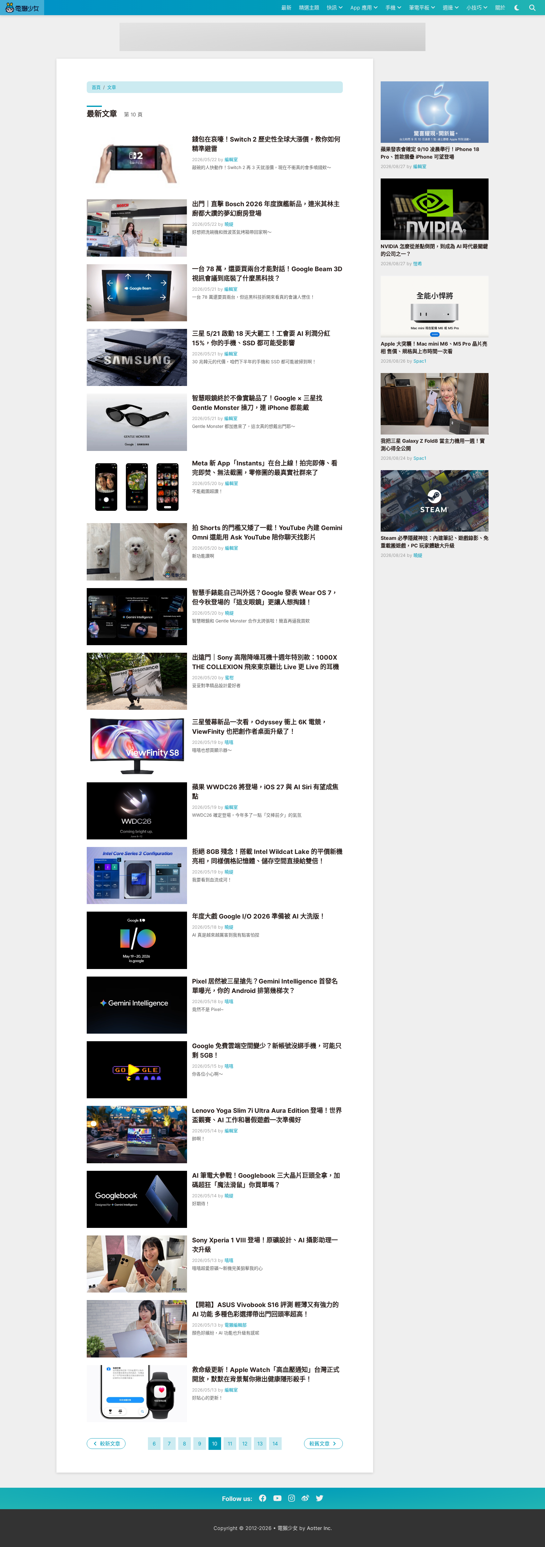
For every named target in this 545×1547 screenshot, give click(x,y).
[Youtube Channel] (277, 1498)
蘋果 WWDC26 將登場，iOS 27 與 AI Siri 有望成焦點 (265, 791)
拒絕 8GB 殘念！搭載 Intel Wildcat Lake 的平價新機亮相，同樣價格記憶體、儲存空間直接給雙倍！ (267, 856)
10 (214, 1443)
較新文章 (109, 1443)
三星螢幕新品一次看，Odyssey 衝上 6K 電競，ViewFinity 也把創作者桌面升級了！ (259, 726)
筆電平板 (420, 7)
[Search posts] (532, 7)
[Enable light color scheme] (516, 7)
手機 (391, 7)
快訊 (332, 7)
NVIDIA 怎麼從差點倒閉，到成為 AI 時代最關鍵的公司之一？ (434, 250)
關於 (500, 7)
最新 (286, 7)
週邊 (448, 7)
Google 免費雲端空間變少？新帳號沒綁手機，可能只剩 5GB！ (267, 1050)
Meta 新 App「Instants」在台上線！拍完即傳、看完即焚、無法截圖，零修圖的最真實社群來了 (264, 467)
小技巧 (474, 7)
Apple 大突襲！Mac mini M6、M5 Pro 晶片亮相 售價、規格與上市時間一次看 (434, 347)
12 (245, 1443)
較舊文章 (320, 1443)
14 (275, 1443)
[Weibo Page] (305, 1498)
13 (260, 1443)
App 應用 (361, 7)
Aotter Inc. (319, 1528)
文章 (111, 87)
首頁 (96, 87)
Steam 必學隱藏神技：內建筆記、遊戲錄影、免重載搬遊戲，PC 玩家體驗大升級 (435, 542)
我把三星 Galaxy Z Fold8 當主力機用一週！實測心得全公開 (433, 445)
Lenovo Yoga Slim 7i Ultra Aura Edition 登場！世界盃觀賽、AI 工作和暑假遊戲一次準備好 (267, 1115)
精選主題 (309, 7)
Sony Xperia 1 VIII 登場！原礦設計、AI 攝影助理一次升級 (265, 1244)
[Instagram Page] (291, 1498)
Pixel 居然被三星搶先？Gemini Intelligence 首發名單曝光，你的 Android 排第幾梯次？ (265, 986)
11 (230, 1443)
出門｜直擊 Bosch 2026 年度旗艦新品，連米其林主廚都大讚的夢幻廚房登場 (266, 208)
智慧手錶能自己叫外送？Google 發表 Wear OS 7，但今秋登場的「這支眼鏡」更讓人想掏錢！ (265, 597)
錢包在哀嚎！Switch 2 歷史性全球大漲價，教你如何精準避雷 (266, 144)
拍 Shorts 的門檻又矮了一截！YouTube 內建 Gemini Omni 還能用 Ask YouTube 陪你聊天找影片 (267, 532)
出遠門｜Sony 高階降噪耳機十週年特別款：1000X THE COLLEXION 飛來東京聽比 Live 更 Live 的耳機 (265, 662)
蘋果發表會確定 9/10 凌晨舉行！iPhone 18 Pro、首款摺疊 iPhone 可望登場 (430, 153)
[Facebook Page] (263, 1498)
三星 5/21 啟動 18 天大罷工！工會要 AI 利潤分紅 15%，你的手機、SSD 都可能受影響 (261, 338)
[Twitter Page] (319, 1498)
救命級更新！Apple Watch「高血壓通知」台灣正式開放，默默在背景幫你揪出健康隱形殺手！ (265, 1374)
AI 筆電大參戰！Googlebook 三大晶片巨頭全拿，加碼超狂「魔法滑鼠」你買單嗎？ (266, 1180)
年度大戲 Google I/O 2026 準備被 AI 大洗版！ (258, 916)
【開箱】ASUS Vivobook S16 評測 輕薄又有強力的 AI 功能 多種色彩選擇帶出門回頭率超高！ (265, 1309)
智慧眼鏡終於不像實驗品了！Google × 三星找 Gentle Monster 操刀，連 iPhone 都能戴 (257, 403)
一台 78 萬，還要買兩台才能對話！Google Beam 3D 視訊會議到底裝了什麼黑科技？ (267, 273)
